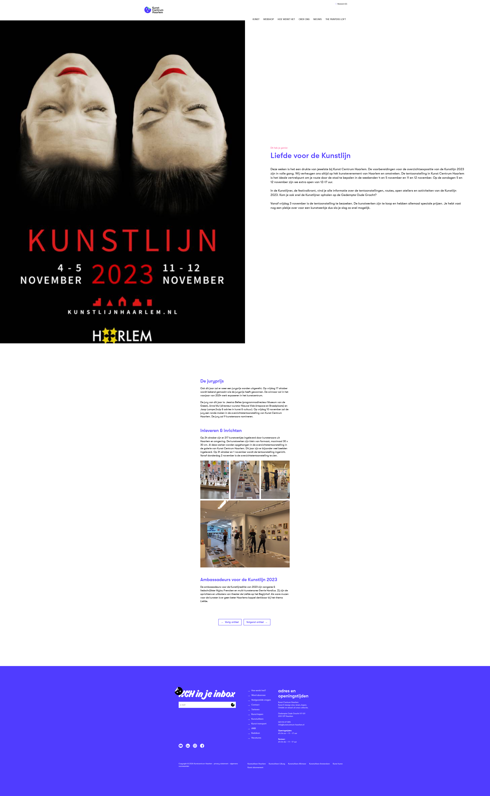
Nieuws (317, 19)
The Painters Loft (336, 19)
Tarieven (255, 709)
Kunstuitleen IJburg (277, 764)
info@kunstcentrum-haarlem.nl (291, 725)
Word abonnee (258, 695)
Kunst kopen (257, 714)
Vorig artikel (232, 622)
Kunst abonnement (255, 767)
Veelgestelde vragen (261, 700)
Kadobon (255, 733)
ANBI (253, 728)
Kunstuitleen (257, 719)
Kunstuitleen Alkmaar (297, 764)
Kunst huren (338, 764)
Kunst (256, 19)
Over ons (304, 19)
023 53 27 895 (284, 722)
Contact (255, 705)
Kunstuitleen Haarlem (257, 764)
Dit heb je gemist (279, 148)
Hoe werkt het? (258, 690)
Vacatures (256, 738)
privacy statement (221, 764)
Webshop (268, 19)
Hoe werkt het (286, 19)
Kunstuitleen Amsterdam (319, 764)
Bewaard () (342, 4)
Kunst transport (258, 723)
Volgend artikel (255, 622)
